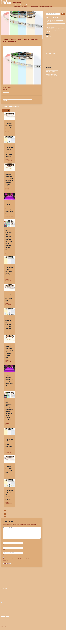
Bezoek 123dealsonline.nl (51, 72)
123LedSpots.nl (54, 2)
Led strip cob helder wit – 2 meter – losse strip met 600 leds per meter (9, 180)
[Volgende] (8, 110)
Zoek (63, 13)
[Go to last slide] (4, 110)
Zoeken (47, 11)
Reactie (5, 539)
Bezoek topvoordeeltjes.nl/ (51, 75)
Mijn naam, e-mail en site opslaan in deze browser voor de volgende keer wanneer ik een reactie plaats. (21, 559)
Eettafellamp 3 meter (51, 27)
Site (3, 554)
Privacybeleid (61, 2)
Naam (4, 544)
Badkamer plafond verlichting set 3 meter (55, 25)
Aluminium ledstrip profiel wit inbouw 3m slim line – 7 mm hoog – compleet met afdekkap (55, 30)
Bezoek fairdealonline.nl (50, 77)
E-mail (4, 549)
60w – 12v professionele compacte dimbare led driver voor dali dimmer (17, 98)
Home (49, 2)
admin (6, 44)
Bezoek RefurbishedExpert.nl (52, 70)
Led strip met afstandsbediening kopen (22, 4)
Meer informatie (6, 92)
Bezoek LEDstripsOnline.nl (51, 71)
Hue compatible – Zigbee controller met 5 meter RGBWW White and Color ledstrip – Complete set (9, 240)
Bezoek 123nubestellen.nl (51, 74)
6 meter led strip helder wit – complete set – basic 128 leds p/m (16, 101)
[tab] (5, 510)
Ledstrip (4, 37)
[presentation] (9, 116)
